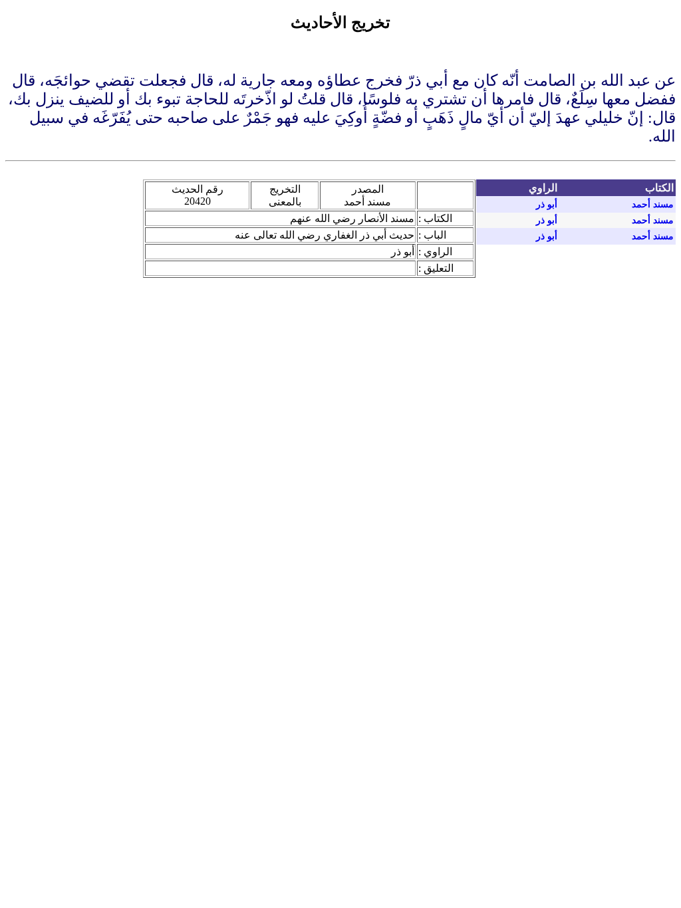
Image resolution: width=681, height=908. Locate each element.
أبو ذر (546, 204)
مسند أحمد (653, 204)
